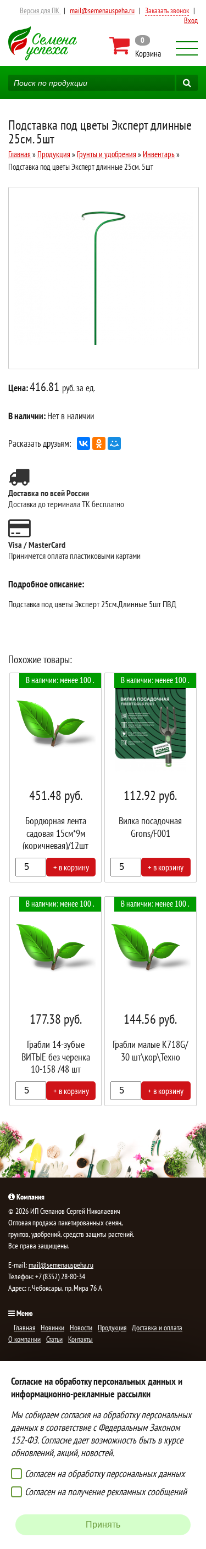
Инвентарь (159, 154)
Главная (19, 154)
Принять (103, 1524)
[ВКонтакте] (83, 443)
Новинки (52, 1328)
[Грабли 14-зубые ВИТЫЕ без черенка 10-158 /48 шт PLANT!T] (55, 1001)
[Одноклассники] (98, 443)
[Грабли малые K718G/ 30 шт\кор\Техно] (150, 1001)
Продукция (53, 154)
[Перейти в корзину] (136, 45)
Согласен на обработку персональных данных (105, 1473)
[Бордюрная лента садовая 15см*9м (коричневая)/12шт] (55, 777)
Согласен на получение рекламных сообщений (106, 1491)
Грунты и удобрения (106, 154)
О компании (24, 1339)
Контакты (80, 1339)
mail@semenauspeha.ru (102, 10)
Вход (191, 20)
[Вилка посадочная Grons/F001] (150, 777)
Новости (81, 1328)
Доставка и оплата (157, 1328)
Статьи (54, 1339)
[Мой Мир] (114, 443)
